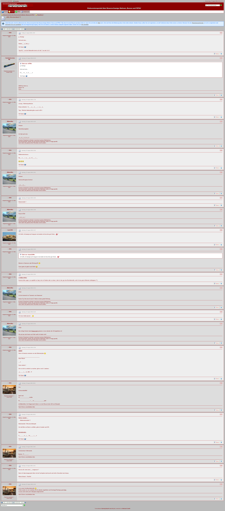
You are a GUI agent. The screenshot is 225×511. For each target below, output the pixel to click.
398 (221, 446)
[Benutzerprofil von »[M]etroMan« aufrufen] (9, 128)
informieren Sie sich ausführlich (13, 24)
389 (221, 230)
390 (221, 249)
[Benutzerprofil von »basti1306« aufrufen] (9, 236)
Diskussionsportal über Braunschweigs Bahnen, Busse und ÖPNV (114, 8)
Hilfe (99, 23)
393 (221, 311)
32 (23, 29)
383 (221, 99)
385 (221, 150)
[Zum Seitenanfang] (221, 54)
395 (221, 347)
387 (221, 197)
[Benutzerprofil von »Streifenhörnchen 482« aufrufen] (9, 65)
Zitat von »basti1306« (28, 254)
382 (221, 58)
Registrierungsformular (197, 23)
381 (221, 32)
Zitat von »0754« (27, 63)
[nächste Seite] (25, 29)
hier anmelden (85, 24)
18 (8, 29)
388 (221, 209)
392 (221, 287)
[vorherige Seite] (2, 29)
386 (221, 172)
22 (18, 29)
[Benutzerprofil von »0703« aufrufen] (9, 389)
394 (221, 323)
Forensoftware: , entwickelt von (112, 508)
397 (221, 414)
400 (221, 484)
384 (221, 121)
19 (11, 29)
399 (221, 465)
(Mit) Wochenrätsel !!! (13, 17)
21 (15, 29)
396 (221, 383)
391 (221, 274)
